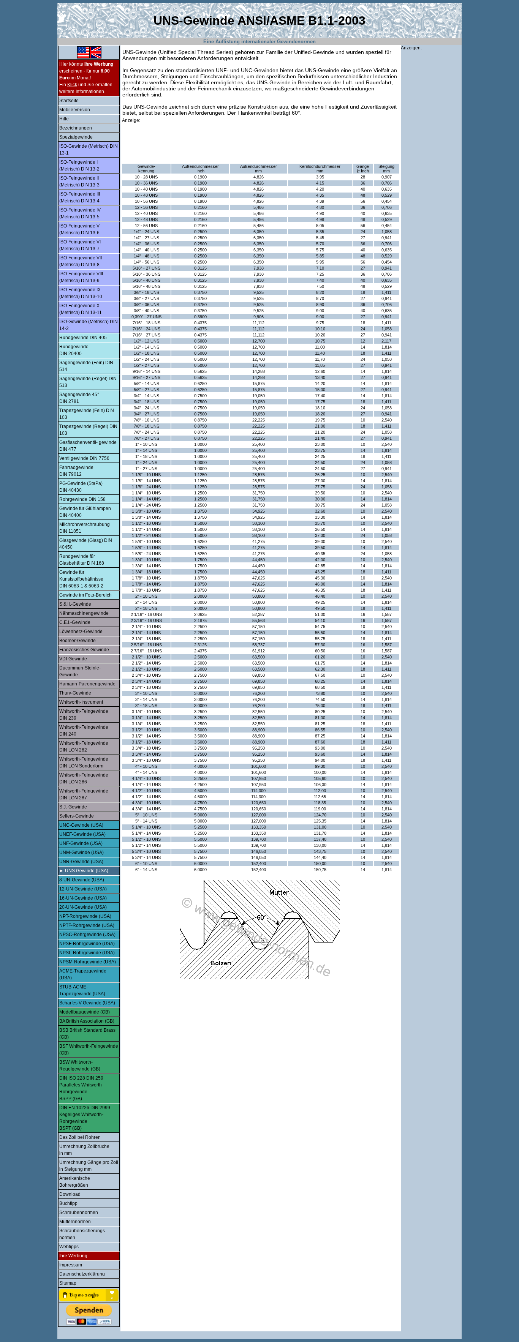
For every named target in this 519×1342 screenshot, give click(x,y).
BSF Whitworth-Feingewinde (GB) (88, 1050)
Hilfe (64, 119)
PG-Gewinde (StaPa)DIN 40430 (81, 487)
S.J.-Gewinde (73, 807)
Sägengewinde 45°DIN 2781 (79, 398)
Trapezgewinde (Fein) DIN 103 (86, 414)
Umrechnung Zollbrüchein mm (84, 1150)
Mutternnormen (75, 1221)
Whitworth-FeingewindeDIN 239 (83, 715)
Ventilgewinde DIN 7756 (84, 458)
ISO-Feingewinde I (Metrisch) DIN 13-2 (79, 165)
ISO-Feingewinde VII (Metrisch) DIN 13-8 (80, 261)
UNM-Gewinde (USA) (81, 852)
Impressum (70, 1265)
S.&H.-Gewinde (75, 604)
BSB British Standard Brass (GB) (87, 1034)
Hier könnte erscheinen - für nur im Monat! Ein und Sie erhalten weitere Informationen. (86, 78)
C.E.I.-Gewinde (74, 622)
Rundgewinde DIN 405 (83, 337)
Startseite (69, 100)
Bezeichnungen (75, 128)
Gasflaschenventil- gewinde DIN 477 (88, 446)
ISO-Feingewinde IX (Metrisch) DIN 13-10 (80, 293)
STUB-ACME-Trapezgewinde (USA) (82, 990)
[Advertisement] (260, 144)
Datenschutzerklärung (82, 1274)
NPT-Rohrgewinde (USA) (85, 916)
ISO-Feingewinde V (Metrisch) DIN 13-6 (79, 229)
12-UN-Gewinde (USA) (83, 889)
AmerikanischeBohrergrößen (74, 1182)
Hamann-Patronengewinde (87, 684)
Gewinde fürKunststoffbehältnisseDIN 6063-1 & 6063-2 (81, 579)
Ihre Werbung (73, 1255)
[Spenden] (89, 1315)
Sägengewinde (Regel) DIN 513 (88, 382)
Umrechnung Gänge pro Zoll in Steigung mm (88, 1166)
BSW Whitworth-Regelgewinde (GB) (79, 1065)
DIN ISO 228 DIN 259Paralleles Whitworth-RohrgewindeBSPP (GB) (81, 1088)
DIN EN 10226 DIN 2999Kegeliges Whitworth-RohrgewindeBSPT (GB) (84, 1118)
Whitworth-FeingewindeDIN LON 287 (83, 794)
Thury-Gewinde (75, 693)
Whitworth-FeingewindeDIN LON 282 (83, 746)
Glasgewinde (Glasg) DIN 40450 (85, 544)
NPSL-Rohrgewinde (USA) (87, 952)
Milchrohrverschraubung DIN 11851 (84, 528)
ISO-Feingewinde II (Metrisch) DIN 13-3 (79, 181)
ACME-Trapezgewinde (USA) (82, 974)
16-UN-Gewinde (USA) (83, 898)
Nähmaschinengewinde (84, 613)
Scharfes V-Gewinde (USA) (87, 1003)
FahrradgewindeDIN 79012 (76, 471)
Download (70, 1194)
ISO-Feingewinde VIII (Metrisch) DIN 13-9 (81, 277)
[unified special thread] (89, 58)
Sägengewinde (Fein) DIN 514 (86, 366)
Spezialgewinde (76, 137)
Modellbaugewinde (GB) (84, 1012)
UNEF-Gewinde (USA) (82, 834)
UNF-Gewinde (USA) (81, 843)
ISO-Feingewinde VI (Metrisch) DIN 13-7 (80, 245)
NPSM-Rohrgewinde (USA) (87, 962)
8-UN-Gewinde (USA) (81, 880)
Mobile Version (74, 109)
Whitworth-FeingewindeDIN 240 (83, 731)
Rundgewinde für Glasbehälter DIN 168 (81, 560)
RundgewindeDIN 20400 (74, 350)
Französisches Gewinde (84, 649)
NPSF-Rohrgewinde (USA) (87, 943)
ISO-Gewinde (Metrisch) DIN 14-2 (88, 325)
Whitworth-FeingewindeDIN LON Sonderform (83, 762)
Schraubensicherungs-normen (82, 1234)
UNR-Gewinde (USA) (81, 861)
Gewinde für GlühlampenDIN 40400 (85, 512)
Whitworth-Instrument (81, 702)
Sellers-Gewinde (76, 816)
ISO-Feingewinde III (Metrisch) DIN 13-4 (79, 197)
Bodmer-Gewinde (77, 640)
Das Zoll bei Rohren (80, 1137)
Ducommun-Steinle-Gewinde (80, 671)
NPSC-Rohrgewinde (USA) (87, 934)
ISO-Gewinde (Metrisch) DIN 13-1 (88, 150)
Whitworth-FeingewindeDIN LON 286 (83, 778)
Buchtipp (68, 1203)
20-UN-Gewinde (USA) (83, 907)
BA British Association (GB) (86, 1021)
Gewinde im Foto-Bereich (85, 595)
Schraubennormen (78, 1212)
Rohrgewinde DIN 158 (82, 499)
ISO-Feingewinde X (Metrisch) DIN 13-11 (80, 309)
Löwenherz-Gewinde (81, 631)
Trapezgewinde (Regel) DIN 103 (88, 430)
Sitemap (67, 1283)
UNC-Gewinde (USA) (81, 825)
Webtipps (69, 1246)
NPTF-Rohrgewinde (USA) (86, 925)
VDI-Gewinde (73, 659)
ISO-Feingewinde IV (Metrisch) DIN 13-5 (80, 213)
